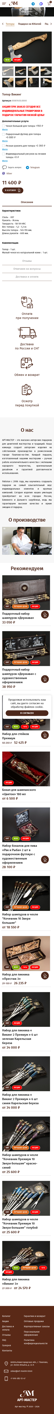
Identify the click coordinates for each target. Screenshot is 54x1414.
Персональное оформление (32, 1333)
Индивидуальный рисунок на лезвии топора (26, 155)
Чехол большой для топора (24, 126)
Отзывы (6, 1335)
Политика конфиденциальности (36, 1341)
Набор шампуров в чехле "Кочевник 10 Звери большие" (20, 918)
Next (51, 24)
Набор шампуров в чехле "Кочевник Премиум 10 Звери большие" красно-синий (20, 1161)
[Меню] (4, 4)
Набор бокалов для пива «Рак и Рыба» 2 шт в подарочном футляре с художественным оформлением (19, 854)
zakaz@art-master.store (21, 1371)
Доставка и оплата (8, 1328)
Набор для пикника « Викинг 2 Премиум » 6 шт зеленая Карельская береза (20, 1037)
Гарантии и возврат (34, 1316)
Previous (3, 24)
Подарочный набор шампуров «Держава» (18, 615)
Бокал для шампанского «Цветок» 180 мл (19, 792)
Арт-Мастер (13, 3)
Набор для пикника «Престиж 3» (15, 976)
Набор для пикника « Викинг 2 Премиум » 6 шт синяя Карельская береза (20, 1099)
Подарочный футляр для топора (23, 136)
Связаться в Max (41, 4)
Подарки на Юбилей (29, 24)
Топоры (10, 24)
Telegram (35, 167)
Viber (9, 173)
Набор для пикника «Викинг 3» (15, 1281)
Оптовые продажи (34, 1321)
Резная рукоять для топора (25, 146)
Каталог (6, 1316)
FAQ (4, 1340)
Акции (5, 1321)
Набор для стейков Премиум (15, 736)
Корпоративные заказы (37, 1326)
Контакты (7, 1350)
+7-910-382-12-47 (18, 1379)
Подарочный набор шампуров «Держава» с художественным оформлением (19, 676)
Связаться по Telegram (33, 4)
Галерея (6, 1345)
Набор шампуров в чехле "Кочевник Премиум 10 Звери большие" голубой (20, 1223)
